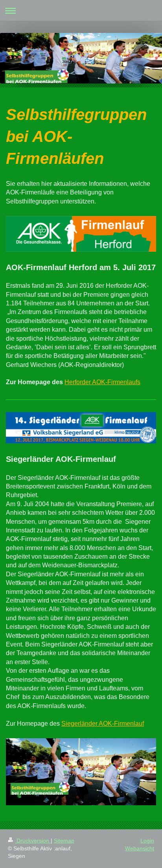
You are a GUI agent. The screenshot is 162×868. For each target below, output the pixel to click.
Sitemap (64, 840)
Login (147, 840)
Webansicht (139, 848)
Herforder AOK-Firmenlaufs (102, 382)
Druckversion (33, 840)
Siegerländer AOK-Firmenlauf (102, 723)
